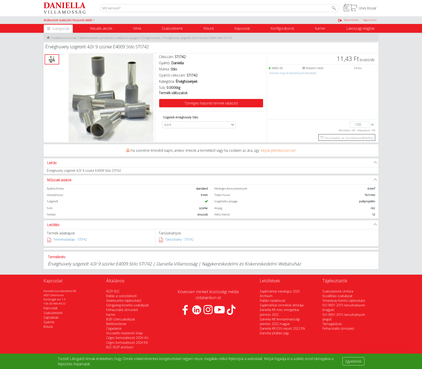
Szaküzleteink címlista (337, 291)
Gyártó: (171, 62)
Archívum (266, 296)
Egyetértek (353, 361)
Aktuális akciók (101, 28)
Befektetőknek (116, 324)
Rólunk (208, 28)
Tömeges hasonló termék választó (211, 103)
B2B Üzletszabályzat (120, 319)
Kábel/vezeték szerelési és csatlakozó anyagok (109, 38)
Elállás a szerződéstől (121, 296)
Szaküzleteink (172, 28)
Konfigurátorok (282, 28)
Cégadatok (114, 328)
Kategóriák (61, 28)
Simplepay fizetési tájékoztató (343, 300)
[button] (69, 20)
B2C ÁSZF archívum (119, 347)
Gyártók (49, 322)
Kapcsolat (242, 28)
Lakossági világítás (360, 28)
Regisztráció (370, 20)
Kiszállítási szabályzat (337, 296)
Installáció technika (65, 38)
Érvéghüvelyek (151, 38)
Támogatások (332, 324)
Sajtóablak (51, 317)
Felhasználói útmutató (122, 310)
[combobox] (201, 124)
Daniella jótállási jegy (274, 333)
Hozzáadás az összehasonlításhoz (349, 138)
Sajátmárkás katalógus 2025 (280, 291)
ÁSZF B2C (113, 291)
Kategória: (178, 81)
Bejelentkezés (351, 20)
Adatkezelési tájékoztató (123, 300)
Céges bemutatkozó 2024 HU (127, 338)
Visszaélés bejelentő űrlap (124, 333)
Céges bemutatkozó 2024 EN (127, 342)
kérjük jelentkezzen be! (278, 150)
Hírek (137, 28)
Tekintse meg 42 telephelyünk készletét (292, 73)
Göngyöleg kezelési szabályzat (127, 305)
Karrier (320, 28)
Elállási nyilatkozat (272, 300)
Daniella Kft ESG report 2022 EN (282, 328)
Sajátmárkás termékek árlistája (282, 305)
